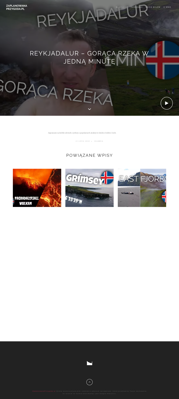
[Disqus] (89, 247)
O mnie (167, 7)
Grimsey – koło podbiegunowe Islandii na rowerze (89, 187)
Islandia (98, 141)
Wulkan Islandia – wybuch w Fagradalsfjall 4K (36, 187)
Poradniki (137, 7)
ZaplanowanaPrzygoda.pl (44, 391)
